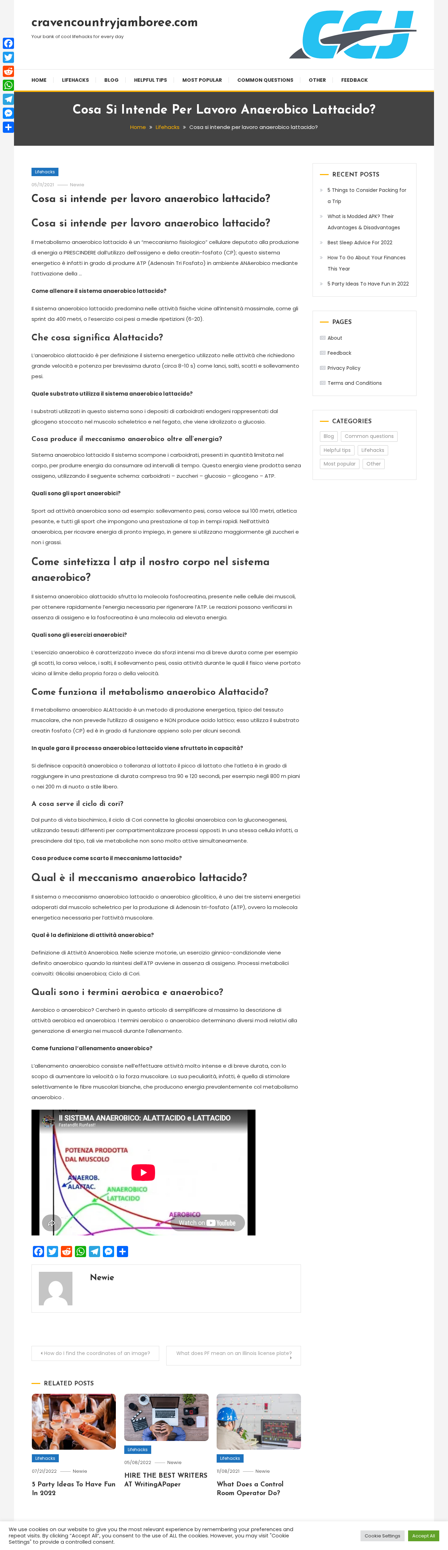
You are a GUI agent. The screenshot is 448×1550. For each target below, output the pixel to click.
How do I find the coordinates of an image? (97, 1353)
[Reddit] (8, 71)
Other (317, 80)
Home (39, 80)
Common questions (265, 80)
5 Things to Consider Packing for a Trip (367, 196)
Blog (111, 80)
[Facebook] (8, 43)
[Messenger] (8, 113)
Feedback (354, 80)
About (335, 337)
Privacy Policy (344, 368)
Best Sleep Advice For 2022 (360, 242)
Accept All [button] (423, 1536)
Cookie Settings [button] (382, 1536)
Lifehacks (75, 80)
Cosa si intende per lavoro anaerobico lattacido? (150, 199)
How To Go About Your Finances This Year (367, 263)
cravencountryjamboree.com (114, 23)
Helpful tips (150, 80)
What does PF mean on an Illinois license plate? (234, 1353)
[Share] (8, 127)
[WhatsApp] (8, 85)
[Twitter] (8, 57)
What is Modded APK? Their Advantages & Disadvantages (364, 222)
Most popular (202, 80)
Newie (77, 184)
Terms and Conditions (355, 383)
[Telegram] (8, 99)
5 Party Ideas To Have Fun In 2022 (368, 283)
